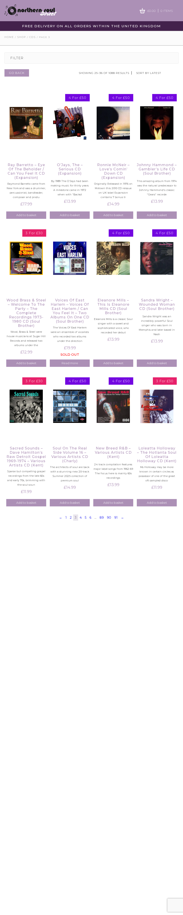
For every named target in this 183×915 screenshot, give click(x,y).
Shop (21, 37)
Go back (17, 73)
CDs (32, 37)
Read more (70, 363)
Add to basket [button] (26, 215)
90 (109, 518)
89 (102, 518)
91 (116, 518)
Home (9, 37)
